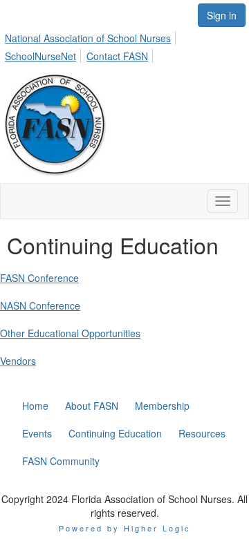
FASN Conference (39, 278)
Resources (201, 433)
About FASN (91, 406)
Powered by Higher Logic (125, 527)
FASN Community (61, 461)
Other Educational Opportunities (70, 333)
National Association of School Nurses (88, 38)
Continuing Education (115, 433)
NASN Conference (40, 305)
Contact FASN (117, 56)
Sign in (222, 15)
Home (35, 406)
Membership (162, 406)
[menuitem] (91, 36)
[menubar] (124, 45)
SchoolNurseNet (40, 56)
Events (37, 433)
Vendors (18, 361)
